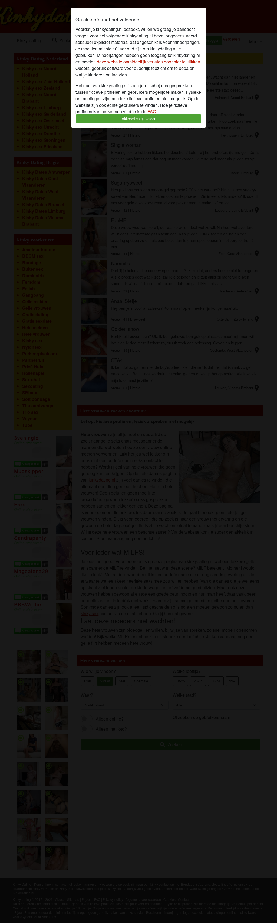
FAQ (151, 111)
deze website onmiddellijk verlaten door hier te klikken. (149, 62)
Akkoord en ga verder (138, 118)
